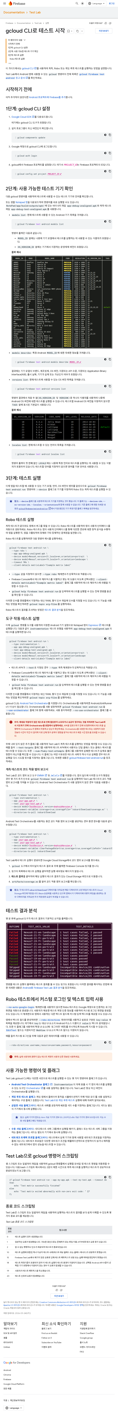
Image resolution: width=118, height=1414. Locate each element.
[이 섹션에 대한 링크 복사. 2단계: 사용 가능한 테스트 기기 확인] (76, 189)
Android (7, 1370)
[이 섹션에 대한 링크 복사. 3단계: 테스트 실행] (44, 478)
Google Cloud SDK (21, 117)
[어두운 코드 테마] (105, 135)
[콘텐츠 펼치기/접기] (24, 40)
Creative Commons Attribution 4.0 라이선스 (58, 1302)
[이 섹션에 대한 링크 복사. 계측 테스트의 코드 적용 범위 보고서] (51, 769)
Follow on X (47, 1338)
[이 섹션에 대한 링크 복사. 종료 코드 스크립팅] (38, 1206)
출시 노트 (84, 1342)
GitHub (6, 1347)
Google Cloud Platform (13, 1384)
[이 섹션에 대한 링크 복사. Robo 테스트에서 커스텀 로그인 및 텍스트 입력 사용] (106, 999)
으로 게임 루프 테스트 (60, 1100)
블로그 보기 (46, 1328)
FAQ (82, 1351)
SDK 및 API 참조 (10, 1333)
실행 (47, 23)
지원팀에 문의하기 (87, 1328)
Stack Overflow (87, 1333)
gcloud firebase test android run (33, 508)
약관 (5, 1400)
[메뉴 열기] (4, 3)
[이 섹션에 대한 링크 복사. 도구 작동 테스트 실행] (42, 619)
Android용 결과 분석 (42, 987)
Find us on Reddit (49, 1333)
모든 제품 (7, 1388)
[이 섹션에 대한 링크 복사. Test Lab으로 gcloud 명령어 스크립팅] (81, 1156)
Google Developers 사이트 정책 (70, 1305)
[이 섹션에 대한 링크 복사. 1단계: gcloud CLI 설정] (53, 109)
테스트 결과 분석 (53, 610)
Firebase (9, 23)
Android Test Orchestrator (34, 703)
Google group (86, 1338)
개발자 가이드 (9, 1328)
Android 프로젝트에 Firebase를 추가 (47, 97)
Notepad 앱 (22, 202)
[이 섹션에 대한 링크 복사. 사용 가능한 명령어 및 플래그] (63, 1071)
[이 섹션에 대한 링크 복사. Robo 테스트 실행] (37, 520)
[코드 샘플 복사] (110, 135)
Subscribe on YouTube (51, 1342)
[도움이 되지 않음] (110, 23)
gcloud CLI (28, 68)
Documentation (14, 12)
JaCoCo (55, 775)
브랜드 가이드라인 (87, 1347)
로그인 (112, 3)
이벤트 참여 (46, 1347)
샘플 (5, 1338)
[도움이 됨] (106, 23)
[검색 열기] (77, 3)
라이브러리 (8, 1342)
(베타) (24, 1105)
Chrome (7, 1374)
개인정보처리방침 (17, 1400)
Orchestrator (33, 1088)
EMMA (40, 775)
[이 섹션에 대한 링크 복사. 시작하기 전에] (35, 90)
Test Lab (35, 12)
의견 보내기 (104, 31)
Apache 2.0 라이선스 (12, 1305)
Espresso (93, 625)
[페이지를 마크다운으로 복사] (77, 31)
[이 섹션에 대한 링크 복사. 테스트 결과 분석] (40, 911)
